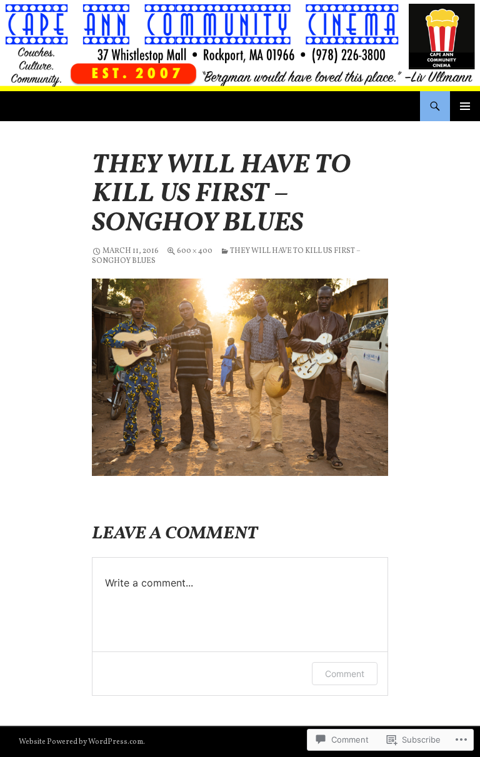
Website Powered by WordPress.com (81, 742)
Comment (344, 673)
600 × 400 (194, 251)
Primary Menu (465, 106)
